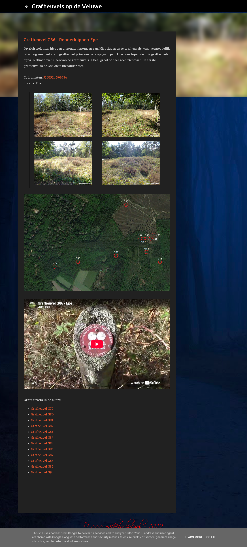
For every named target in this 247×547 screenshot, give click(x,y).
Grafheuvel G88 (42, 460)
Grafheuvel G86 (42, 449)
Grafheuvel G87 (42, 455)
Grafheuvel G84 (42, 437)
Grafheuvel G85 (42, 443)
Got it (211, 537)
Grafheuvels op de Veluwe (67, 6)
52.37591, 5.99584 (55, 77)
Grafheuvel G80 (42, 414)
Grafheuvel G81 (42, 420)
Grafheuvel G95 (42, 472)
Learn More (194, 537)
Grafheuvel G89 (42, 466)
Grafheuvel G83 (42, 432)
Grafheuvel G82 (42, 426)
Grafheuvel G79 (42, 408)
